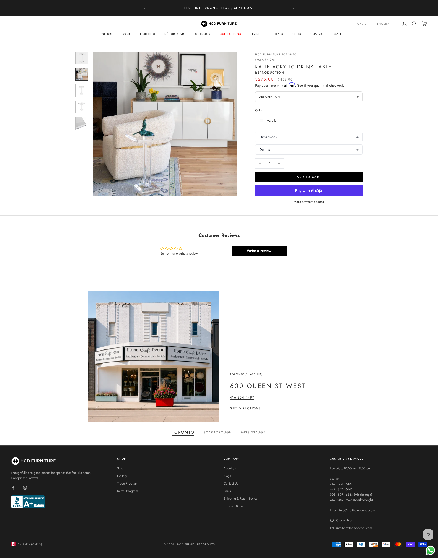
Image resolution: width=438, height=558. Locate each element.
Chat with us (344, 520)
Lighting (147, 34)
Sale (338, 34)
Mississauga (253, 432)
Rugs (127, 34)
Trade (255, 34)
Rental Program (127, 491)
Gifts (296, 34)
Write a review (259, 250)
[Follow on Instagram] (25, 487)
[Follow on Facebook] (13, 487)
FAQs (227, 491)
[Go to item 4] (81, 107)
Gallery (122, 476)
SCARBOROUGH (217, 432)
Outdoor (203, 34)
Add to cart (309, 177)
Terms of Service (235, 506)
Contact (317, 34)
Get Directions (245, 408)
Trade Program (127, 483)
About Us (230, 468)
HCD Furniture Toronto (276, 54)
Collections (230, 34)
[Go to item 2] (81, 74)
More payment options (309, 201)
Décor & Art (175, 34)
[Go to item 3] (81, 90)
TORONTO (183, 432)
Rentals (276, 34)
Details (264, 149)
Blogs (227, 476)
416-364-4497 (242, 397)
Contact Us (231, 483)
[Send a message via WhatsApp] (430, 550)
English (383, 24)
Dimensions (268, 137)
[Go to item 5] (81, 123)
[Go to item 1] (81, 58)
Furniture (104, 34)
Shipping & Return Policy (240, 498)
